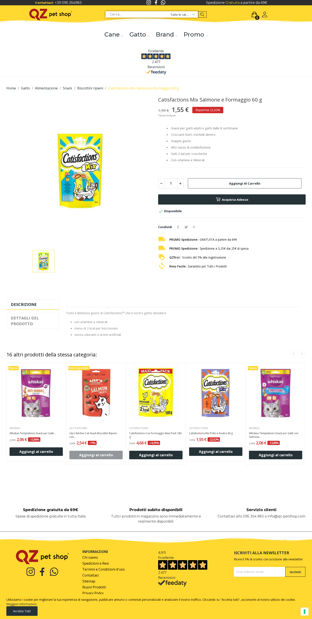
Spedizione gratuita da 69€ (50, 509)
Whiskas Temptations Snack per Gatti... (33, 433)
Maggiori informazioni (21, 604)
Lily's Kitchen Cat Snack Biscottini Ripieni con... (93, 435)
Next (302, 353)
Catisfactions (138, 428)
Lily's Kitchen (78, 428)
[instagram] (148, 2)
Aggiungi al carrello (244, 183)
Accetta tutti (22, 611)
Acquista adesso (235, 199)
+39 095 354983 (68, 3)
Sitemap (88, 581)
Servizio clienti (261, 509)
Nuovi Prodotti (94, 587)
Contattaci (90, 575)
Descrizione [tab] (24, 304)
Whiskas (15, 428)
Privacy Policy (93, 593)
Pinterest (194, 227)
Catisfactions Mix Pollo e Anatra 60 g (211, 433)
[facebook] (156, 2)
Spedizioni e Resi (95, 563)
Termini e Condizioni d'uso (103, 569)
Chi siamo (90, 557)
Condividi (178, 227)
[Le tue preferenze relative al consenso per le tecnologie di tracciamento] (305, 612)
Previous (293, 353)
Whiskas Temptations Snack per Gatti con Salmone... (273, 435)
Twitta (186, 227)
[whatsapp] (163, 2)
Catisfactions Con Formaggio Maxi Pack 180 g (155, 435)
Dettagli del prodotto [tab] (25, 320)
